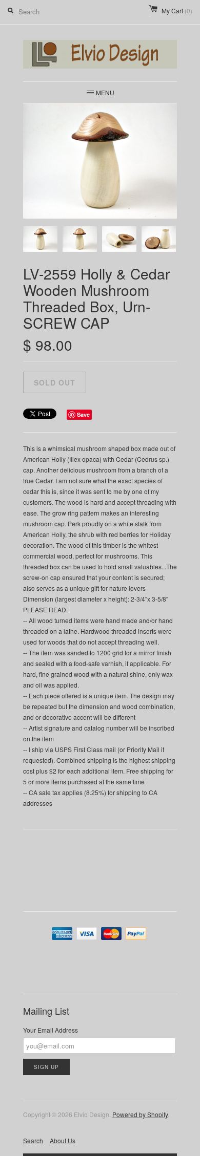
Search (33, 1140)
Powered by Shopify (140, 1114)
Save (83, 414)
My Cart (177, 10)
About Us (62, 1140)
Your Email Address (50, 1029)
